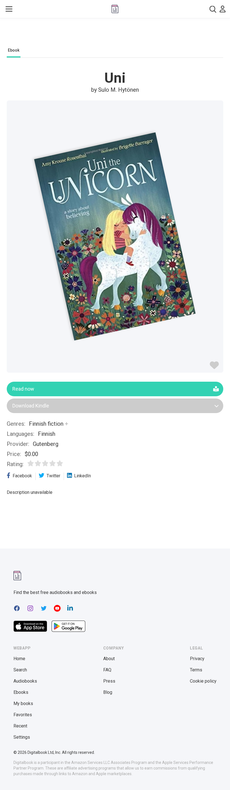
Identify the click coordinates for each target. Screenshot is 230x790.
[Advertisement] (115, 34)
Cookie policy (203, 681)
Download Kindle (30, 406)
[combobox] (213, 9)
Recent (20, 726)
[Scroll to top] (215, 775)
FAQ (107, 669)
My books (23, 703)
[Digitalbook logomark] (17, 575)
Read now (23, 389)
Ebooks (20, 692)
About (109, 658)
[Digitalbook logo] (115, 8)
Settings (21, 737)
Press (109, 681)
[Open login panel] (223, 9)
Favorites (22, 714)
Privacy (197, 658)
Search (20, 669)
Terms (196, 669)
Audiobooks (25, 681)
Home (19, 658)
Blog (107, 692)
